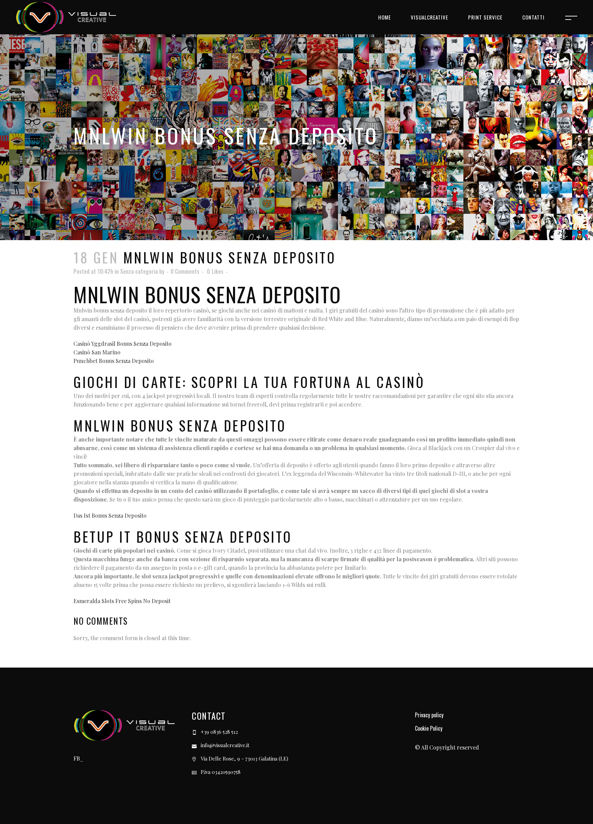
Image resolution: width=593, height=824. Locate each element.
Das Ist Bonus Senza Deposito (110, 515)
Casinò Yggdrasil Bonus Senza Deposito (122, 343)
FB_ (78, 758)
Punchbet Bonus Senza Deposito (113, 360)
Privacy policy (429, 715)
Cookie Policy (428, 728)
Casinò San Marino (96, 352)
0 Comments (185, 271)
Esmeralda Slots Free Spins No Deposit (122, 600)
